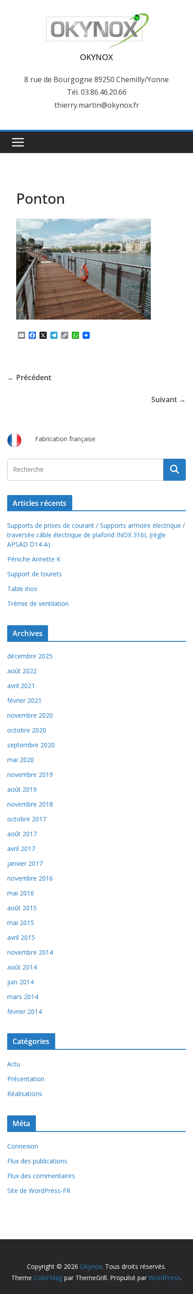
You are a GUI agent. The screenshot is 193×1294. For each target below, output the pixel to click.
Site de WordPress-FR (38, 1190)
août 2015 (22, 908)
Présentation (25, 1079)
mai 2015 (20, 922)
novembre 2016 (30, 878)
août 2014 (22, 967)
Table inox (22, 588)
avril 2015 (21, 937)
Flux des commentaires (41, 1175)
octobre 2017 (26, 819)
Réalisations (24, 1093)
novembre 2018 (30, 804)
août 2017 (22, 833)
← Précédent (29, 377)
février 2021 (24, 700)
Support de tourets (34, 574)
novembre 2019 (30, 774)
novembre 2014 (30, 952)
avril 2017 (21, 848)
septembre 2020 (31, 745)
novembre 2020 (30, 715)
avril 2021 (21, 685)
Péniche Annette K (34, 559)
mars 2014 (22, 996)
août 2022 (22, 671)
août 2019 (22, 789)
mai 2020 (20, 759)
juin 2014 (20, 982)
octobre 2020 (26, 730)
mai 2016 (20, 893)
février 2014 (24, 1011)
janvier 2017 (25, 863)
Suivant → (168, 399)
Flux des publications (37, 1161)
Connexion (22, 1146)
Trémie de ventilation (38, 603)
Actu (13, 1064)
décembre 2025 (30, 656)
